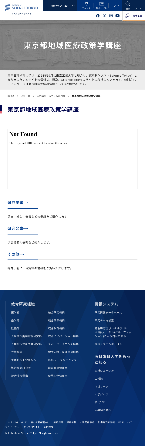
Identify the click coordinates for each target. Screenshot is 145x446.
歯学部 (15, 320)
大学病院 (16, 352)
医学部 (15, 312)
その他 (13, 254)
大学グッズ (102, 394)
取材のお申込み (104, 370)
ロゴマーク (102, 386)
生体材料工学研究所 (23, 360)
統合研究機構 (56, 312)
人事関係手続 (87, 422)
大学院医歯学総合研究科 (26, 336)
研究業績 (15, 202)
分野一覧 (25, 95)
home (11, 95)
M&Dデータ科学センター (63, 360)
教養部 (15, 328)
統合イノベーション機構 (63, 336)
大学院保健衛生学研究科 (26, 344)
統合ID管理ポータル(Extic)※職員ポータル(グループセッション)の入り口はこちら (113, 332)
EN (115, 5)
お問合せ (48, 426)
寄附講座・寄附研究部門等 (51, 95)
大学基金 (137, 15)
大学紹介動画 (103, 410)
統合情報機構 (19, 376)
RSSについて (125, 422)
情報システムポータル (108, 344)
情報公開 (58, 422)
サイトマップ (12, 426)
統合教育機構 (56, 328)
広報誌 (99, 378)
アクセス (86, 8)
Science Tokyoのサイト (78, 79)
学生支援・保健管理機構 (63, 352)
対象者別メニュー (60, 5)
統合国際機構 (56, 320)
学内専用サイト (31, 426)
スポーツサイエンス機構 (63, 344)
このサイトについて (16, 422)
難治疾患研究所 (21, 368)
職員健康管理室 (58, 368)
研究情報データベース (108, 312)
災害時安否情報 (106, 422)
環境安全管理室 (58, 376)
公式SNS (100, 402)
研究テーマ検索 (104, 320)
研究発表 (15, 228)
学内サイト (101, 8)
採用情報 (71, 422)
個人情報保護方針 (40, 422)
